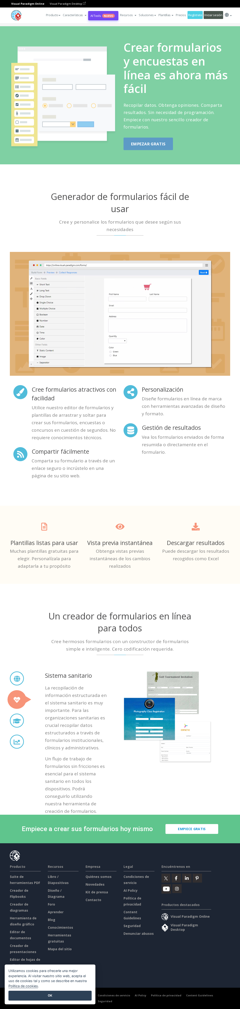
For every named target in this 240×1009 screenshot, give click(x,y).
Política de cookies (23, 986)
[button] (74, 15)
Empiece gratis (192, 829)
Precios (181, 15)
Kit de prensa (97, 892)
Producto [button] (52, 15)
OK (50, 995)
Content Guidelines (199, 995)
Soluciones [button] (146, 15)
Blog (51, 919)
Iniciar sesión (213, 15)
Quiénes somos (99, 876)
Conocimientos (60, 927)
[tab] (17, 678)
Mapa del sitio (60, 949)
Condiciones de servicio (114, 995)
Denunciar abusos (139, 933)
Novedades (95, 884)
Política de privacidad (166, 995)
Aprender (56, 912)
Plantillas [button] (164, 15)
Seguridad (132, 926)
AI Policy (131, 890)
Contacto (93, 900)
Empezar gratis (148, 143)
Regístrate (195, 15)
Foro (51, 904)
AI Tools (101, 16)
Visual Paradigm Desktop (66, 3)
